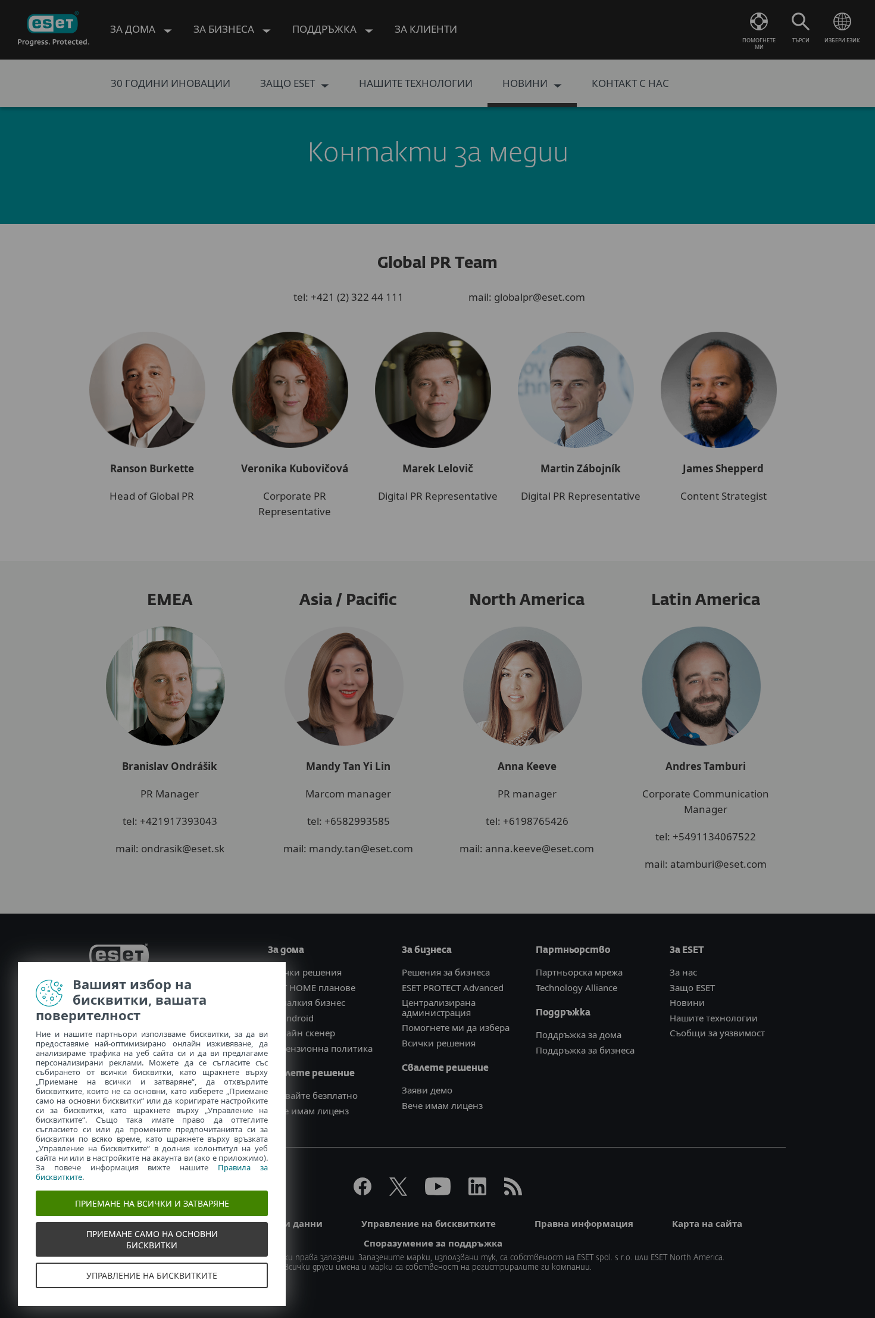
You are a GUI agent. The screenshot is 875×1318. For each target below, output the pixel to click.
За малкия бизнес (306, 1002)
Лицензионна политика (320, 1048)
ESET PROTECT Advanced (453, 987)
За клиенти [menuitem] (426, 29)
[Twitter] (398, 1192)
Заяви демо (427, 1090)
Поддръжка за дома (578, 1034)
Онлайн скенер (301, 1033)
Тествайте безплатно (313, 1095)
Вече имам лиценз (308, 1111)
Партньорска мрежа (579, 972)
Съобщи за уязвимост (717, 1033)
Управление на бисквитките (428, 1223)
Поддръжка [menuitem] (325, 29)
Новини (687, 1002)
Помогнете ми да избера (456, 1027)
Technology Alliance (576, 987)
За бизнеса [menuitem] (225, 29)
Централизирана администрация (439, 1007)
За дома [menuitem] (134, 29)
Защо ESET (692, 987)
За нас (683, 972)
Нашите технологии (714, 1018)
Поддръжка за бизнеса (585, 1050)
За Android (291, 1018)
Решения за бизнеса (446, 972)
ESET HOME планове (311, 987)
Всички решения (305, 972)
